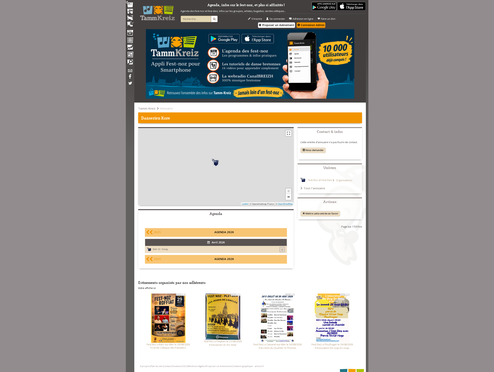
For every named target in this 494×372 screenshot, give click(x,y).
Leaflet (245, 203)
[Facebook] (130, 78)
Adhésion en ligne (303, 18)
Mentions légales (196, 366)
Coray (165, 249)
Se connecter (277, 18)
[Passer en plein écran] (288, 133)
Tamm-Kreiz (146, 108)
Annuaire (166, 108)
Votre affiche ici (147, 288)
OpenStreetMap (285, 203)
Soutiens (176, 366)
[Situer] (282, 249)
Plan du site (156, 366)
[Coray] (216, 163)
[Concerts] (130, 11)
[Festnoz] (130, 4)
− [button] (288, 196)
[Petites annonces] (130, 62)
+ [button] (288, 191)
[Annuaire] (130, 41)
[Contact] (130, 71)
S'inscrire (256, 18)
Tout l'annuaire (314, 188)
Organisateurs (343, 180)
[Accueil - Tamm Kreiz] (157, 11)
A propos (145, 366)
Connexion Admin (312, 25)
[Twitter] (130, 85)
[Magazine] (130, 55)
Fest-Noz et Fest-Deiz (320, 180)
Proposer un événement (219, 366)
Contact (167, 366)
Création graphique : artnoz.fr (248, 366)
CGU (184, 366)
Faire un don (328, 18)
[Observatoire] (130, 48)
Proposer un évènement (277, 25)
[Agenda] (130, 33)
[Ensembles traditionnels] (130, 22)
